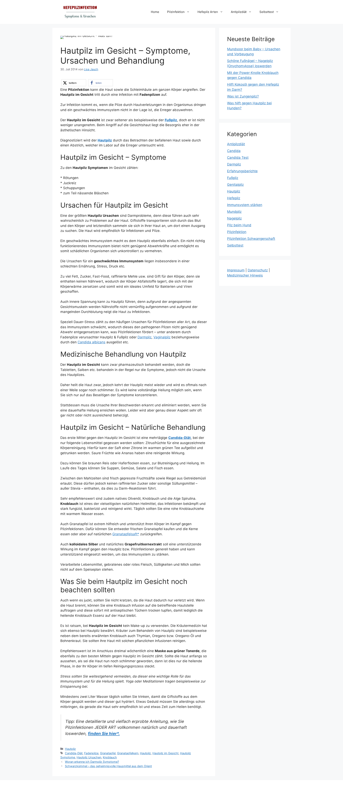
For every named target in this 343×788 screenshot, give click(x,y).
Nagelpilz (234, 218)
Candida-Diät (179, 438)
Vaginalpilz (162, 337)
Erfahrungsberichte (242, 171)
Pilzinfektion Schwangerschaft (251, 239)
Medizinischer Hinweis (245, 275)
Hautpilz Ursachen (89, 757)
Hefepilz (233, 198)
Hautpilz (70, 748)
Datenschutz (258, 270)
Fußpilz (232, 178)
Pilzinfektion (176, 12)
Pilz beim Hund (239, 225)
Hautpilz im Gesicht (165, 753)
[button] (73, 82)
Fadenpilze (91, 753)
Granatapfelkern (127, 753)
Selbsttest (266, 12)
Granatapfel (108, 753)
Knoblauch (110, 757)
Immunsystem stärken (244, 205)
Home (155, 12)
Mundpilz (234, 212)
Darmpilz (144, 337)
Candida (234, 151)
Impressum (236, 270)
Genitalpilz (235, 185)
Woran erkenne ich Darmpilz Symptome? (92, 761)
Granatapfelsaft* (125, 534)
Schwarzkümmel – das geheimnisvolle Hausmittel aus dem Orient (108, 766)
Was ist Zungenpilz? (243, 96)
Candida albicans (91, 342)
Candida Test (238, 158)
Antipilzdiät (239, 12)
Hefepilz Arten (208, 12)
